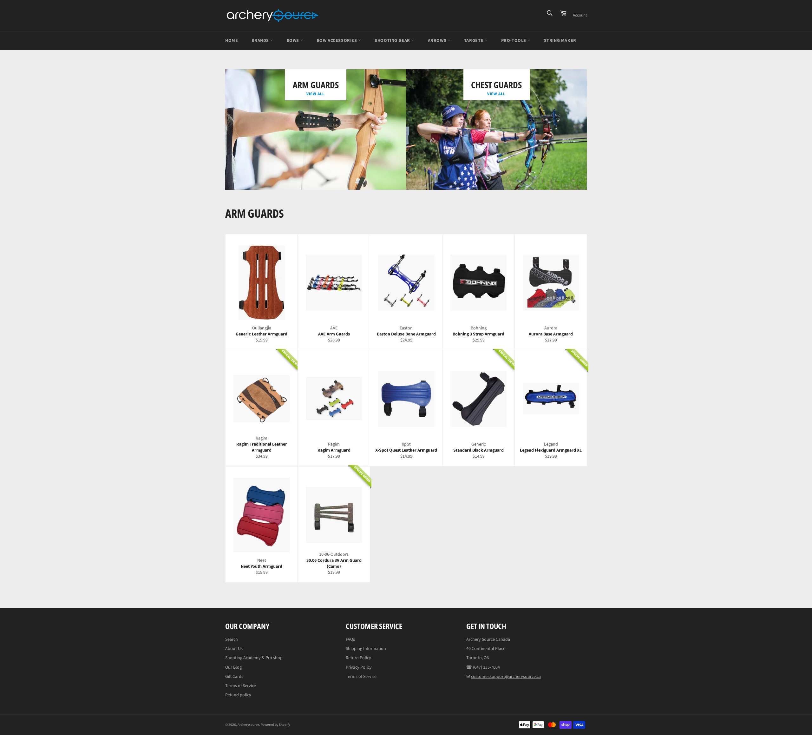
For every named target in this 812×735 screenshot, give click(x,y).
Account (580, 15)
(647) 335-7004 (486, 667)
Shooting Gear (393, 40)
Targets (474, 40)
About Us (234, 649)
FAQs (350, 639)
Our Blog (233, 667)
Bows (293, 40)
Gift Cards (234, 676)
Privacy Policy (359, 667)
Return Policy (358, 658)
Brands (261, 40)
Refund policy (238, 695)
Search (231, 639)
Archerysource (248, 724)
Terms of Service (240, 686)
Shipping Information (366, 649)
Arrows (438, 40)
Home (231, 40)
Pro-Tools (514, 40)
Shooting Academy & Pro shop (254, 658)
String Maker (560, 40)
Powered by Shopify (275, 724)
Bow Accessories (337, 40)
